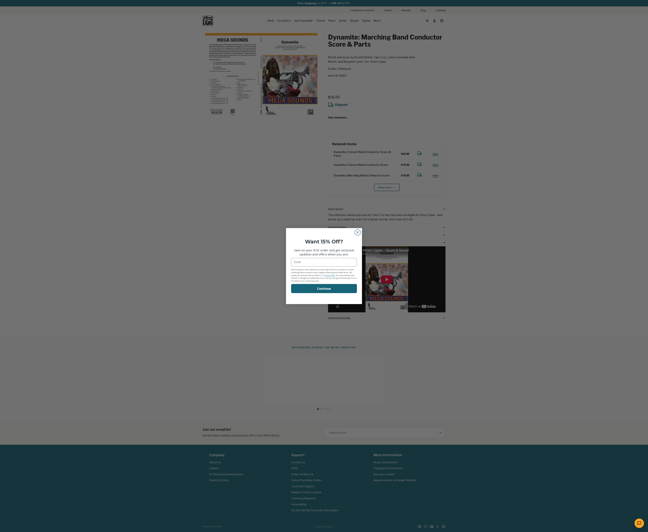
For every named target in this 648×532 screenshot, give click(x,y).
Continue (324, 289)
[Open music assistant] (639, 523)
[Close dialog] (358, 232)
